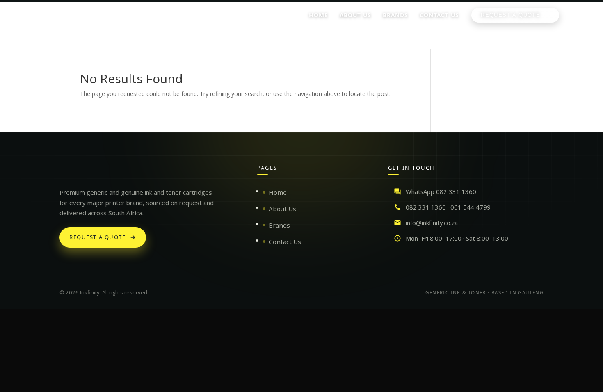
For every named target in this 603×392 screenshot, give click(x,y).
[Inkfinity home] (67, 172)
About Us (282, 209)
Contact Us (285, 241)
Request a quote (97, 237)
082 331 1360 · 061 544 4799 (448, 207)
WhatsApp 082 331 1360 (441, 191)
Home (278, 192)
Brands (279, 225)
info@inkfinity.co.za (432, 223)
